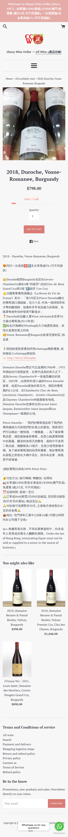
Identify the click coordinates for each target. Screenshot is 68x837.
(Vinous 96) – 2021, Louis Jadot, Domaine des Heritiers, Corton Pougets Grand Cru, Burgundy (17, 690)
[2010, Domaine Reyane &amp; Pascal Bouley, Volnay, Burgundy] (17, 588)
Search (7, 740)
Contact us (10, 763)
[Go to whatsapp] (59, 826)
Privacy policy (12, 758)
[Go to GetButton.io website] (59, 833)
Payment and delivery (17, 744)
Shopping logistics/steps (18, 749)
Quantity (34, 210)
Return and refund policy (19, 754)
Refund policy (11, 772)
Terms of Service (13, 767)
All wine (8, 735)
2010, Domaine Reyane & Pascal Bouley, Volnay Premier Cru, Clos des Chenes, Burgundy (51, 620)
